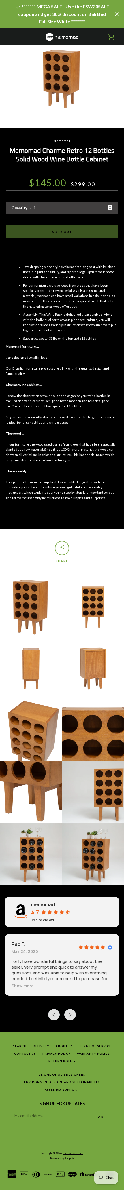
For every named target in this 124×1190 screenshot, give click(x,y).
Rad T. (18, 944)
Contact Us (25, 1053)
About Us (64, 1046)
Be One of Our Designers (62, 1074)
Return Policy (62, 1061)
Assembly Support (62, 1089)
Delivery (41, 1046)
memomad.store (73, 1153)
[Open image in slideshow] (62, 86)
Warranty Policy (93, 1053)
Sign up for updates (62, 1103)
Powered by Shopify (62, 1158)
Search (20, 1046)
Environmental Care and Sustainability (62, 1082)
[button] (23, 986)
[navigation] (13, 37)
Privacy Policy (56, 1053)
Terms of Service (95, 1046)
